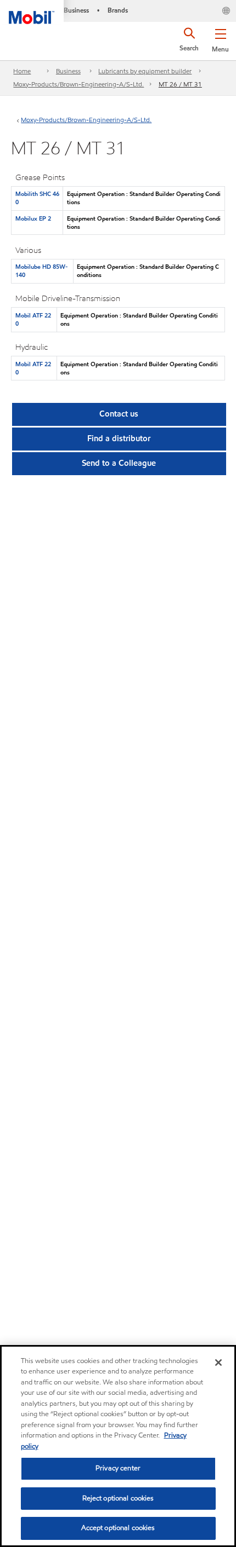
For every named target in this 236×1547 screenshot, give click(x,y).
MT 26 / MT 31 (180, 84)
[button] (220, 38)
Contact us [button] (118, 413)
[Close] (218, 1362)
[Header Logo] (32, 12)
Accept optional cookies (118, 1528)
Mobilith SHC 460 (37, 197)
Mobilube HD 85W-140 (41, 270)
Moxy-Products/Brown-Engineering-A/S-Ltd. (78, 84)
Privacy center (118, 1468)
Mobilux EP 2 (33, 218)
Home (22, 71)
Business (68, 71)
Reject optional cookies (118, 1498)
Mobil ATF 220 (33, 319)
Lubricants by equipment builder (145, 71)
